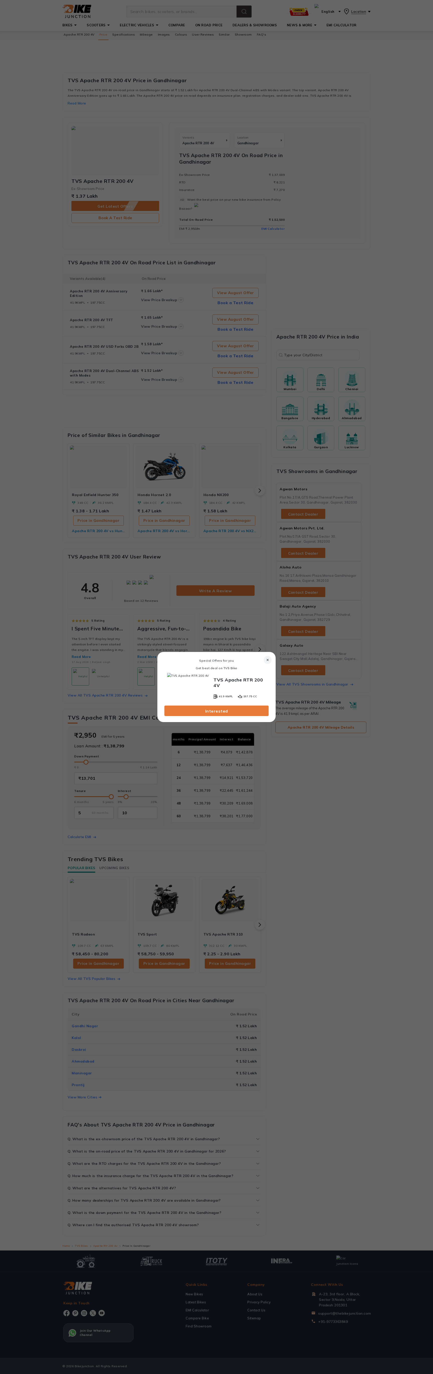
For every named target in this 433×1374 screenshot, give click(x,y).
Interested (216, 711)
